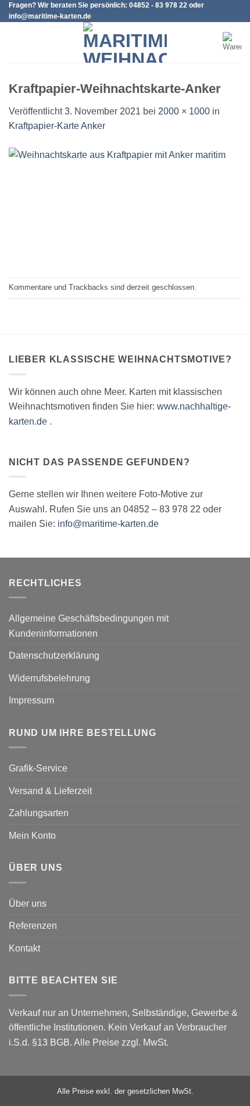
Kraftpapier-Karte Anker (57, 126)
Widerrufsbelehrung (49, 678)
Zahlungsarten (39, 813)
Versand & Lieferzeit (50, 791)
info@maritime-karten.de (108, 524)
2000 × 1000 (184, 111)
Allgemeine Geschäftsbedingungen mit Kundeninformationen (89, 625)
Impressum (31, 700)
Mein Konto (32, 836)
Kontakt (24, 948)
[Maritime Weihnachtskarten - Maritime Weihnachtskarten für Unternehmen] (125, 42)
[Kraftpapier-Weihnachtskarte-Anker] (125, 205)
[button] (16, 42)
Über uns (28, 904)
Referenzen (33, 926)
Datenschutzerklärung (54, 655)
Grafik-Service (38, 768)
